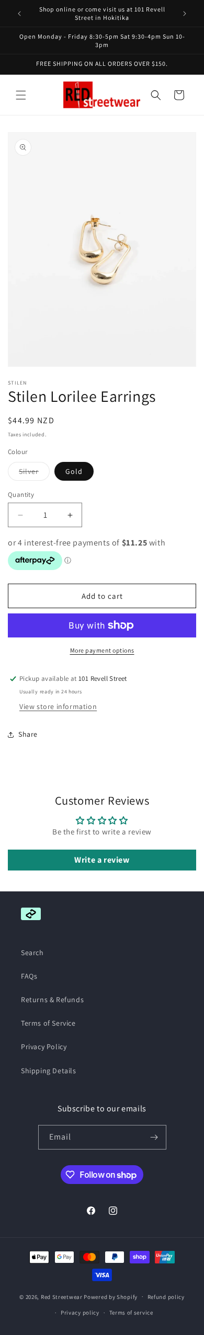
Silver (34, 473)
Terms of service (131, 1312)
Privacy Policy (43, 1046)
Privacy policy (80, 1312)
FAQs (29, 976)
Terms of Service (48, 1023)
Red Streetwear (62, 1296)
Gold (74, 471)
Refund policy (166, 1297)
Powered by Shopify (111, 1296)
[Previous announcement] (19, 13)
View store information (58, 706)
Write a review (101, 859)
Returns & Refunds (52, 999)
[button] (20, 95)
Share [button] (28, 734)
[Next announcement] (184, 13)
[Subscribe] (154, 1137)
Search (32, 952)
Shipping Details (48, 1070)
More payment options (102, 650)
